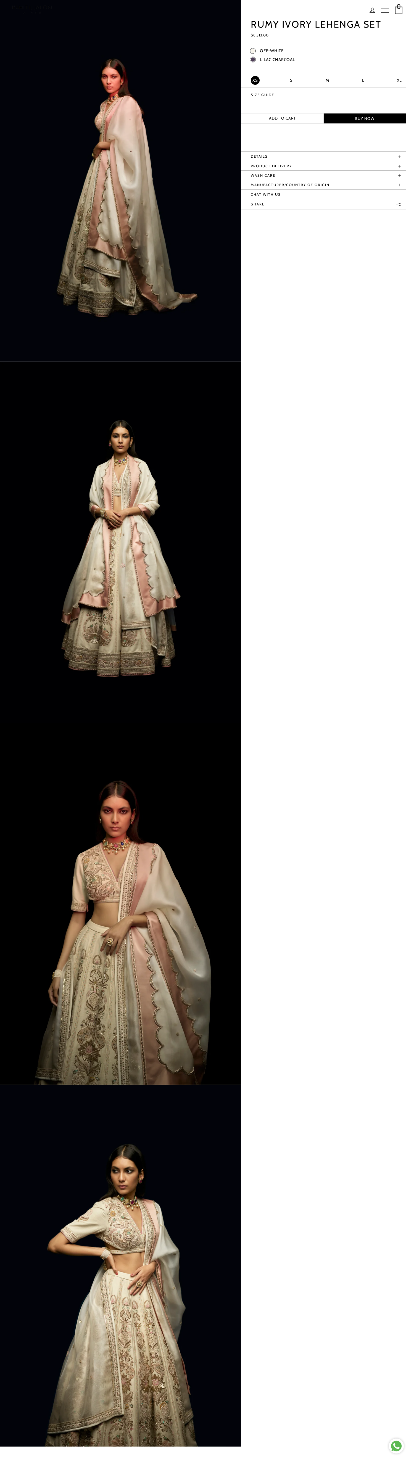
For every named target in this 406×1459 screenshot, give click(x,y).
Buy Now (365, 118)
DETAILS (259, 156)
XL (399, 80)
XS (255, 80)
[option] (120, 181)
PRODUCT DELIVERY (271, 166)
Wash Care (263, 175)
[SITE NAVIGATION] (385, 11)
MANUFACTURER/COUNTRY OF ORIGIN (290, 185)
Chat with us (266, 194)
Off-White (272, 51)
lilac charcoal (277, 59)
